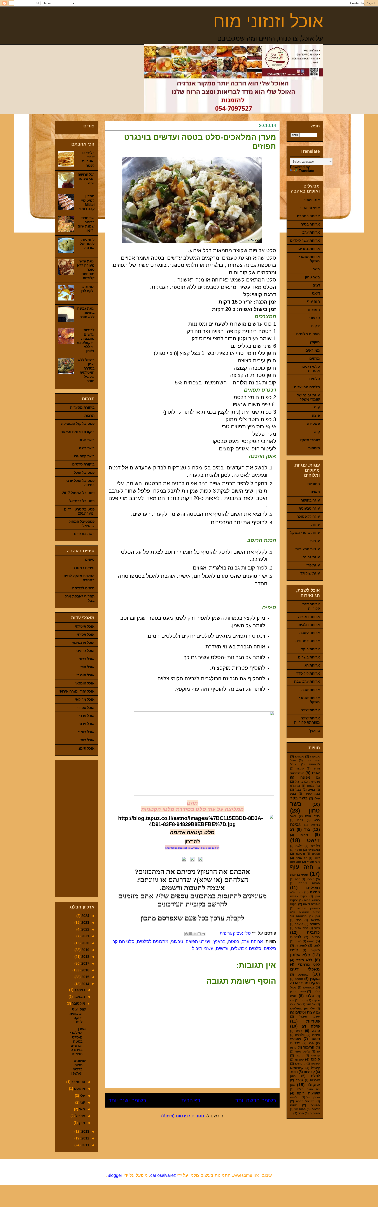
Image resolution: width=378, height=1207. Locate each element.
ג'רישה (315, 825)
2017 (84, 963)
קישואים (296, 1068)
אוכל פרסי (86, 724)
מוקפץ (315, 342)
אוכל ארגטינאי (83, 642)
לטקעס (315, 950)
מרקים (314, 358)
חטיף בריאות (299, 874)
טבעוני (177, 941)
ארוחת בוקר (310, 649)
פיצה (316, 415)
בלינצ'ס (295, 785)
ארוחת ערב (252, 941)
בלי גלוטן (313, 785)
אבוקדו (315, 756)
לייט (294, 950)
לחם (317, 945)
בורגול (299, 781)
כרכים (316, 937)
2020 (84, 943)
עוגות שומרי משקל (305, 533)
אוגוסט (79, 1089)
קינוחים (300, 1063)
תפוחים (315, 1113)
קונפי (299, 1055)
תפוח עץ (299, 1109)
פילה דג (311, 1026)
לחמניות (301, 945)
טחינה (315, 892)
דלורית (315, 846)
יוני (82, 1102)
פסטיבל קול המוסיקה (77, 423)
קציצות (309, 1072)
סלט (310, 995)
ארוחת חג (312, 665)
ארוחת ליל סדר (308, 673)
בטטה (233, 941)
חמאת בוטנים (309, 883)
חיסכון (310, 879)
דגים (316, 285)
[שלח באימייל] (203, 934)
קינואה (315, 1063)
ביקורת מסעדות (82, 407)
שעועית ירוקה (308, 1093)
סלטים (270, 948)
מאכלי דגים (305, 969)
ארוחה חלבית (309, 625)
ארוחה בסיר (310, 224)
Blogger (114, 1175)
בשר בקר (299, 798)
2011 (84, 1145)
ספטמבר (77, 1082)
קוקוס (315, 1059)
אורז (316, 773)
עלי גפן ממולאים (302, 1008)
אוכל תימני (85, 748)
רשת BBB (86, 440)
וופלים (316, 853)
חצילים (313, 887)
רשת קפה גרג (84, 456)
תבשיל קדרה (305, 1101)
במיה (311, 789)
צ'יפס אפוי (302, 1051)
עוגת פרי (313, 565)
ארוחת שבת (310, 690)
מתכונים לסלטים (152, 941)
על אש (311, 1004)
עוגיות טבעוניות (307, 549)
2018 (84, 957)
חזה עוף (313, 301)
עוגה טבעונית (309, 508)
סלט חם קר (123, 941)
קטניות (299, 1059)
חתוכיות (313, 484)
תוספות (314, 448)
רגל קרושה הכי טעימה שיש (85, 179)
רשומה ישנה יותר (127, 1100)
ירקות (315, 326)
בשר (316, 269)
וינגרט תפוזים (198, 941)
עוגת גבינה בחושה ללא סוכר (85, 313)
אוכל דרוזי (86, 659)
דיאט (316, 293)
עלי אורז (295, 1004)
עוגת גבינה (311, 557)
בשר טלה (312, 816)
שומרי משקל (310, 440)
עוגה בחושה (310, 500)
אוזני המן (313, 760)
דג (292, 829)
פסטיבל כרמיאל (81, 501)
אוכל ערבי (86, 716)
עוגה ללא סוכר (308, 516)
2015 (84, 977)
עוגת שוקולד (310, 573)
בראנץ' (219, 941)
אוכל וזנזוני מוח (268, 21)
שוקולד (313, 1084)
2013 (84, 1131)
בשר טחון (312, 277)
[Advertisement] (81, 827)
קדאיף (315, 1055)
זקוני (317, 858)
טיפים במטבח (83, 568)
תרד (301, 1113)
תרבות (89, 415)
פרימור (308, 1047)
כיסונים (315, 924)
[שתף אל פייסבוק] (191, 934)
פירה (299, 1031)
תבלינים (295, 1097)
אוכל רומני (86, 732)
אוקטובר (78, 1003)
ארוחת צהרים (309, 248)
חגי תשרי (313, 861)
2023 (84, 922)
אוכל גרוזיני (85, 651)
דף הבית (190, 1100)
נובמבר (79, 997)
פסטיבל (295, 1039)
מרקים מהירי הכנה (305, 983)
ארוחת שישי (310, 710)
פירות (316, 1035)
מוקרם (299, 979)
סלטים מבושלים (246, 948)
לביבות (295, 937)
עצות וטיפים (305, 1012)
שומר (299, 1080)
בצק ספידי (312, 793)
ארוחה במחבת (308, 216)
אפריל (80, 1116)
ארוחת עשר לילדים (305, 240)
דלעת (299, 846)
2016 (84, 970)
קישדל (315, 1068)
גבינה (295, 824)
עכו (292, 1000)
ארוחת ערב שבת (307, 681)
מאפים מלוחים (308, 334)
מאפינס (303, 974)
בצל (298, 789)
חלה (297, 879)
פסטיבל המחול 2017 (78, 493)
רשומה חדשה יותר (255, 1100)
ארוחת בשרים (309, 657)
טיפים (89, 559)
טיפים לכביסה (83, 588)
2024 (84, 916)
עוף (317, 407)
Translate (306, 171)
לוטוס (310, 941)
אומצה (300, 768)
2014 (84, 984)
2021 (84, 936)
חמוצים (314, 310)
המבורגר (314, 849)
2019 (84, 950)
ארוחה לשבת (309, 633)
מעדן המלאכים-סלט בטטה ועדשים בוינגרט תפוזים (78, 1041)
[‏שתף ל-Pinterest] (186, 934)
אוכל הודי (87, 667)
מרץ (81, 1123)
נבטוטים (308, 987)
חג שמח (302, 858)
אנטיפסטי (312, 200)
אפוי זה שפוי (310, 208)
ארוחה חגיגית (309, 616)
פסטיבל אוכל (84, 472)
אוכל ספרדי (85, 708)
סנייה (302, 1000)
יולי (82, 1096)
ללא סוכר (304, 960)
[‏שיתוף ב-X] (195, 934)
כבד (298, 920)
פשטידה (313, 423)
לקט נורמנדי (309, 964)
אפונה (305, 777)
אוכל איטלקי (84, 626)
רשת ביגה (86, 448)
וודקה (298, 849)
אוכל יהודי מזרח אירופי (76, 691)
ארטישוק (314, 781)
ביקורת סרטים (83, 464)
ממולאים (312, 350)
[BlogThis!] (199, 934)
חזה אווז (295, 861)
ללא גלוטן (300, 955)
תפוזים (315, 1105)
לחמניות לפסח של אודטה (87, 244)
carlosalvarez (163, 1175)
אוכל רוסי (87, 740)
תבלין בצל (313, 1097)
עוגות (315, 524)
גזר (307, 829)
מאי (81, 1109)
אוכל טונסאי (84, 683)
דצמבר (79, 990)
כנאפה (299, 924)
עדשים (222, 948)
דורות (304, 835)
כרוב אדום (301, 928)
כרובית (313, 932)
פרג (311, 1043)
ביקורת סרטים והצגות (77, 432)
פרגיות (295, 1043)
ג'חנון (299, 820)
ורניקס (300, 853)
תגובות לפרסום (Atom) (182, 1115)
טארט (315, 492)
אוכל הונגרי (85, 675)
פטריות (313, 1021)
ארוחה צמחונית (307, 641)
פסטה (315, 1039)
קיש (317, 432)
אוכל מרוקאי (84, 699)
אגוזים (299, 756)
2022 (84, 929)
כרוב (317, 928)
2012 (84, 1138)
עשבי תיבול (202, 948)
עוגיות (315, 541)
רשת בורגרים (84, 534)
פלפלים (299, 1035)
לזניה (298, 941)
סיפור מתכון (298, 991)
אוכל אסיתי (85, 634)
